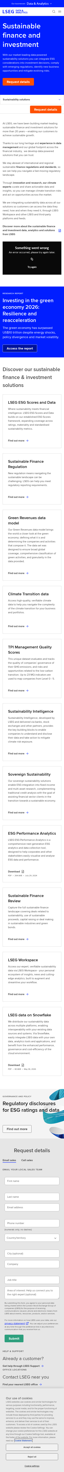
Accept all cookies (32, 1447)
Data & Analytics (38, 3)
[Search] (54, 12)
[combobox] (32, 1238)
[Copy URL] (32, 259)
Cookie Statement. (23, 1440)
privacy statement (15, 1323)
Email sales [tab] (9, 1160)
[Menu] (60, 12)
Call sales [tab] (27, 1160)
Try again (32, 267)
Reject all (32, 1456)
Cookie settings (32, 1466)
